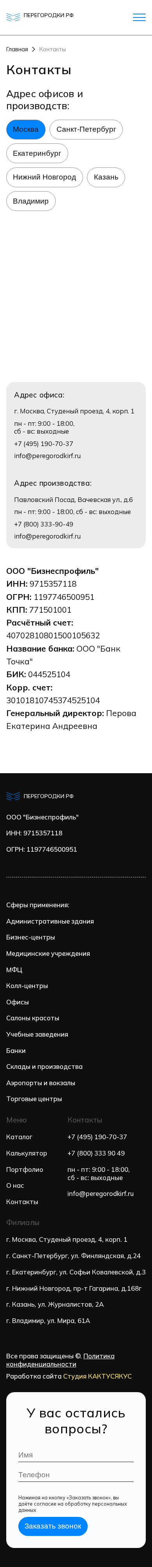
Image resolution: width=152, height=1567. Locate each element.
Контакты (22, 1201)
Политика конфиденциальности (60, 1360)
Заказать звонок (53, 1526)
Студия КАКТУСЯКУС (97, 1376)
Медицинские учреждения (48, 953)
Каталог (19, 1137)
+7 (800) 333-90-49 (43, 524)
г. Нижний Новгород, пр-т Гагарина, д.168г (73, 1288)
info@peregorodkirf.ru (47, 456)
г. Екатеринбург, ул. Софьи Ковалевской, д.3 (76, 1272)
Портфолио (24, 1169)
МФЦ (14, 970)
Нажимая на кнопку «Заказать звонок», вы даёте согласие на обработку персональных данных (72, 1503)
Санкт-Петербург (86, 129)
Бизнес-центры (30, 937)
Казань (106, 177)
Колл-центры (27, 986)
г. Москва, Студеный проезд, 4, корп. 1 (66, 1239)
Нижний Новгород (44, 177)
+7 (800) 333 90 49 (96, 1153)
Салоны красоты (32, 1018)
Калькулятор (26, 1153)
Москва (26, 129)
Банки (16, 1051)
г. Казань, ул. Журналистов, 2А (55, 1304)
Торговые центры (34, 1099)
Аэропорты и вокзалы (40, 1083)
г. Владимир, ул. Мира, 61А (48, 1320)
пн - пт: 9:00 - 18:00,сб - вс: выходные (98, 1173)
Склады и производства (44, 1066)
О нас (15, 1185)
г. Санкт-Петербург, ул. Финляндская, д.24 (73, 1256)
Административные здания (50, 921)
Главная (17, 49)
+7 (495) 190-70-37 (43, 444)
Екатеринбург (37, 153)
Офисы (17, 1002)
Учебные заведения (37, 1034)
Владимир (31, 201)
